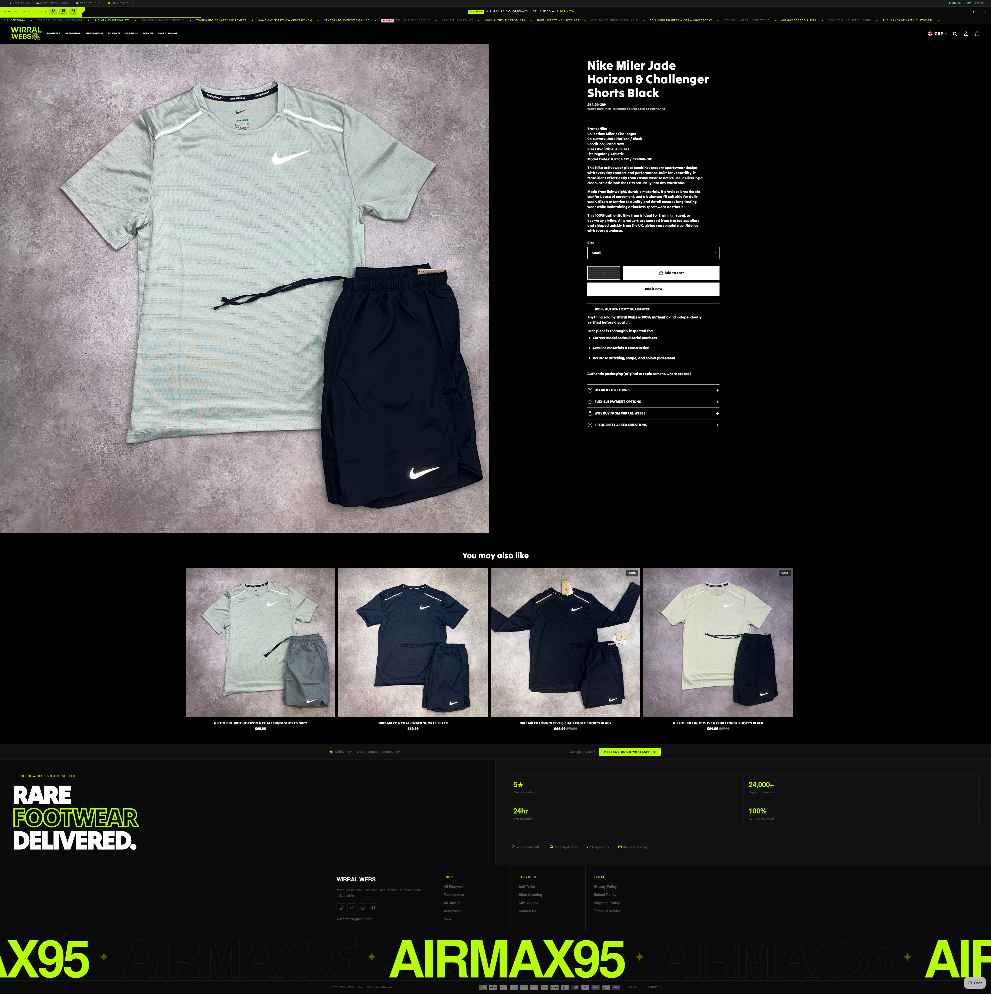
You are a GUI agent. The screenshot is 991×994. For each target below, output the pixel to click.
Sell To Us (21, 3)
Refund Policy (605, 894)
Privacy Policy (605, 886)
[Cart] (977, 34)
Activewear (452, 911)
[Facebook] (373, 907)
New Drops (120, 3)
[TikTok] (351, 907)
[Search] (955, 34)
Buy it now (653, 289)
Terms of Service (607, 911)
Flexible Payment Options (618, 401)
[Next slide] (799, 649)
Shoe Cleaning (530, 894)
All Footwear (454, 886)
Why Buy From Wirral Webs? (620, 413)
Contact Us (527, 911)
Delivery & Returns (612, 390)
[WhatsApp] (362, 907)
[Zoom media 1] (244, 288)
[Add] (784, 709)
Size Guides (528, 903)
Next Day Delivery (54, 3)
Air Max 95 (452, 903)
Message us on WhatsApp (627, 752)
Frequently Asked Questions (621, 424)
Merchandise (454, 894)
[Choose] (327, 709)
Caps (448, 919)
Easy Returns (90, 3)
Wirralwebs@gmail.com (354, 919)
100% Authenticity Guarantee (622, 309)
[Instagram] (341, 907)
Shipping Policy (607, 903)
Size (590, 242)
